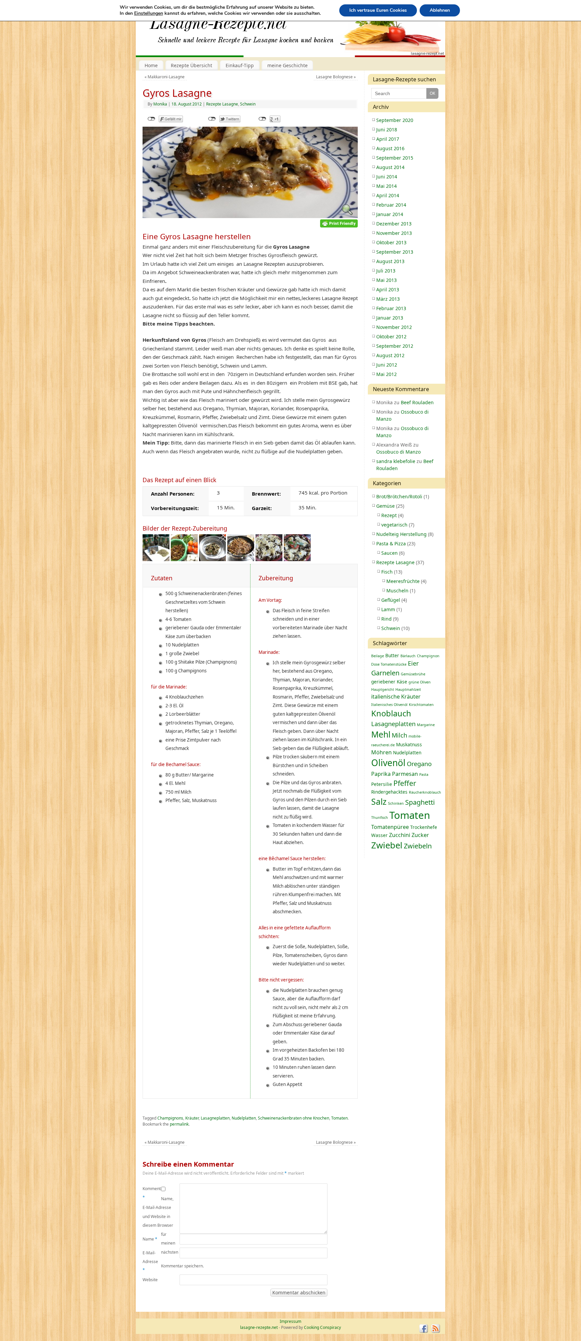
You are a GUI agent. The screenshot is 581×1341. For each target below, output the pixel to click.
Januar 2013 (389, 318)
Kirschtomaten (421, 704)
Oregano (419, 764)
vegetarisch (394, 524)
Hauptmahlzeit (408, 689)
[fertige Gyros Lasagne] (297, 559)
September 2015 (394, 158)
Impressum (290, 1321)
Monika (160, 104)
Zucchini (399, 835)
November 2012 (394, 327)
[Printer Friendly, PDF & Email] (339, 223)
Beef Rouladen (417, 402)
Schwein (248, 104)
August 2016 (390, 148)
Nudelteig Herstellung (401, 534)
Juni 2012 (386, 365)
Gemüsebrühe (413, 674)
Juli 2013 (385, 270)
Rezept (389, 515)
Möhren (381, 752)
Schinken (396, 803)
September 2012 (394, 346)
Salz (379, 801)
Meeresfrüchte (403, 581)
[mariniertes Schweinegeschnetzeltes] (184, 559)
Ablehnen (440, 10)
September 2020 (394, 120)
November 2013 (394, 233)
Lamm (388, 609)
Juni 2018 (386, 129)
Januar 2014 (389, 214)
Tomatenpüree (390, 827)
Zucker (420, 835)
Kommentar (152, 1193)
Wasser (379, 835)
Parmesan (405, 774)
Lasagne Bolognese (336, 77)
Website (150, 1280)
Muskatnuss (409, 744)
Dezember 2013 (394, 223)
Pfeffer (404, 783)
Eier (413, 663)
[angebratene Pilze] (212, 559)
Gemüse (385, 506)
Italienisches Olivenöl (389, 704)
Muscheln (397, 590)
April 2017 (387, 139)
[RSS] (435, 1328)
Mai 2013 (386, 280)
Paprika (381, 774)
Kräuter (192, 1118)
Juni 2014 (386, 176)
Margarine (426, 724)
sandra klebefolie (395, 461)
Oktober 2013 (391, 242)
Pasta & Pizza (391, 543)
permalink (179, 1124)
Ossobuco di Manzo (398, 452)
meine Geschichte (287, 65)
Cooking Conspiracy (322, 1327)
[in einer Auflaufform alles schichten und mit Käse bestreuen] (269, 559)
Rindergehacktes (389, 792)
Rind (386, 619)
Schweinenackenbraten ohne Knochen (293, 1118)
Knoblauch (391, 713)
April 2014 (387, 195)
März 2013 (388, 299)
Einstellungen (148, 13)
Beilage (377, 656)
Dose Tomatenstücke (388, 664)
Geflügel (390, 600)
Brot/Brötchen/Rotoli (399, 496)
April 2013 (387, 289)
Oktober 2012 (391, 336)
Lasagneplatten (215, 1118)
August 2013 (390, 261)
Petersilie (381, 784)
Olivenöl (388, 763)
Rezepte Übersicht (191, 65)
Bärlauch (408, 656)
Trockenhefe (423, 827)
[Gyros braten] (240, 559)
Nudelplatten (244, 1118)
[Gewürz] (156, 559)
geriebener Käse (389, 681)
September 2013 (394, 252)
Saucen (389, 553)
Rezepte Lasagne (222, 104)
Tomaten (339, 1118)
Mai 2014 (386, 186)
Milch (399, 735)
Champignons (170, 1118)
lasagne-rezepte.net (218, 27)
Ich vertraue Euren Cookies (378, 10)
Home (151, 65)
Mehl (380, 734)
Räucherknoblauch (425, 792)
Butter (392, 655)
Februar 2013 (391, 308)
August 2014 (390, 167)
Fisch (387, 572)
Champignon (428, 656)
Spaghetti (420, 802)
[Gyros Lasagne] (250, 216)
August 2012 (390, 355)
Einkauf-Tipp (240, 65)
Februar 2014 (391, 205)
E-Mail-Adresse (150, 1261)
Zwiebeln (418, 845)
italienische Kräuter (396, 696)
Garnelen (385, 672)
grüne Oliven (420, 682)
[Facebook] (423, 1328)
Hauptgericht (382, 689)
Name (150, 1239)
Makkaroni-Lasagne (165, 77)
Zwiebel (386, 845)
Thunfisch (379, 817)
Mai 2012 (386, 374)
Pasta (423, 774)
